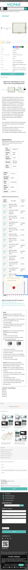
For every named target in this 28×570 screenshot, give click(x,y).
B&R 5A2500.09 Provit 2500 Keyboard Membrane (20, 427)
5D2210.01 (4, 264)
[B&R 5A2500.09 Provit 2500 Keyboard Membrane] (20, 419)
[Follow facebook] (4, 1)
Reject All (7, 564)
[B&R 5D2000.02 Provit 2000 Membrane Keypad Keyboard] (20, 435)
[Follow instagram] (8, 1)
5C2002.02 (4, 218)
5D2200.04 (4, 240)
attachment (4, 483)
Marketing (23, 567)
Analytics (11, 567)
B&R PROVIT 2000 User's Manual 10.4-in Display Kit (13, 306)
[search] (25, 8)
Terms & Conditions (16, 485)
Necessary (6, 567)
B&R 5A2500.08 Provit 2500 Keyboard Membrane (6, 427)
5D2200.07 (4, 246)
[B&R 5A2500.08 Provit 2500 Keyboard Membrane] (7, 419)
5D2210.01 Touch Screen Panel (7, 449)
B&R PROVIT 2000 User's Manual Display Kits (13, 303)
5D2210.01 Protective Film (6, 451)
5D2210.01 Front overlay (5, 457)
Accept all (21, 564)
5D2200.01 (4, 229)
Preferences (17, 567)
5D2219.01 (4, 269)
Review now (16, 406)
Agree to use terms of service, (11, 485)
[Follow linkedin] (6, 1)
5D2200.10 (4, 252)
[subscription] (22, 505)
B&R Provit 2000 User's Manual (9, 302)
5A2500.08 (4, 206)
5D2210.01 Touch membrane (6, 455)
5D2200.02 (4, 235)
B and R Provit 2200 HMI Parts (6, 453)
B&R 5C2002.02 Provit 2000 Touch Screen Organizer (6, 443)
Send (14, 488)
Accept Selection (14, 564)
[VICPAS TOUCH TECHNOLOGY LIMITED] (14, 4)
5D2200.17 (4, 258)
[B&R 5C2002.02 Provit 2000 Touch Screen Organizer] (7, 435)
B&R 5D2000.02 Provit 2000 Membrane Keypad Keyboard (20, 443)
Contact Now (12, 74)
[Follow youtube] (2, 1)
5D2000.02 (4, 223)
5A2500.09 (4, 212)
